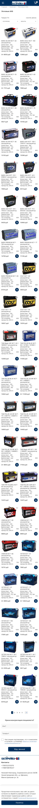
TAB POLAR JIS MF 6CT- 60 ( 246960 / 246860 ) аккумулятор (9, 451)
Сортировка (6, 21)
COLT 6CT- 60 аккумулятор (25, 277)
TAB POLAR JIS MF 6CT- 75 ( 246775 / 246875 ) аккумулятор (9, 415)
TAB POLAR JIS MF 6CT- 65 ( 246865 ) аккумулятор (28, 380)
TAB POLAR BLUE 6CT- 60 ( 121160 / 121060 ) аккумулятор (28, 345)
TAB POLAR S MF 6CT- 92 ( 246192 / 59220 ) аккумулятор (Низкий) (28, 486)
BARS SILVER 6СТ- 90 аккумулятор (9, 142)
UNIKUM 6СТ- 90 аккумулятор (7, 554)
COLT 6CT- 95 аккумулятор (25, 310)
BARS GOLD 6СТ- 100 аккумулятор (27, 42)
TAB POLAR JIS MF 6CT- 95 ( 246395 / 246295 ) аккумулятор (28, 415)
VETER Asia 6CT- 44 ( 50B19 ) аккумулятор (27, 655)
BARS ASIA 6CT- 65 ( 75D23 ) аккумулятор (9, 210)
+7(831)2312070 (7, 765)
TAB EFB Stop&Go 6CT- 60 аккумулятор (9, 485)
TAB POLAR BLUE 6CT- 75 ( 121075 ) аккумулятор (9, 380)
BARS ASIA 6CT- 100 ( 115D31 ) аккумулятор (28, 142)
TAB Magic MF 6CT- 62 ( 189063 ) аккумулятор (9, 344)
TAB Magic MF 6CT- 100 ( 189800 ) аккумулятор (28, 450)
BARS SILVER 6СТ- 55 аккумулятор (9, 75)
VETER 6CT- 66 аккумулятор (25, 622)
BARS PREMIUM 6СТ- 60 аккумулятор (9, 277)
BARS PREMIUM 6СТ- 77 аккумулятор (28, 243)
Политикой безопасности (27, 798)
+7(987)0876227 (7, 768)
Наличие (12, 7)
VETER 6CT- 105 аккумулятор (7, 622)
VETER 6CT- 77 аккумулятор (25, 588)
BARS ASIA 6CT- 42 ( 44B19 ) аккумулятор (27, 176)
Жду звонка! (19, 749)
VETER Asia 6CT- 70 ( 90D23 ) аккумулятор (9, 689)
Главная (4, 7)
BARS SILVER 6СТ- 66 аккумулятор (9, 109)
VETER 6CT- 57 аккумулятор (25, 554)
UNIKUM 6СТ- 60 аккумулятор (7, 521)
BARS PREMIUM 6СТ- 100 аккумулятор (8, 243)
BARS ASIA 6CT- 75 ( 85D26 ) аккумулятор (28, 210)
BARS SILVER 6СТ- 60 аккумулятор (27, 75)
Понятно (19, 803)
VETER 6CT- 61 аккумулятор (6, 588)
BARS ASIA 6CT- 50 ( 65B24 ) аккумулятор (9, 176)
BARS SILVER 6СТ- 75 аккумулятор (27, 109)
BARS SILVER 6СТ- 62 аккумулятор (9, 42)
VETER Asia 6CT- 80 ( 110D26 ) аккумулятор (28, 689)
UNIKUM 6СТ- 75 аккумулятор (26, 521)
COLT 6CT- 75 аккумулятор (6, 310)
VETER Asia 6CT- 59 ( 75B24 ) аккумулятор (9, 655)
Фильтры (23, 21)
